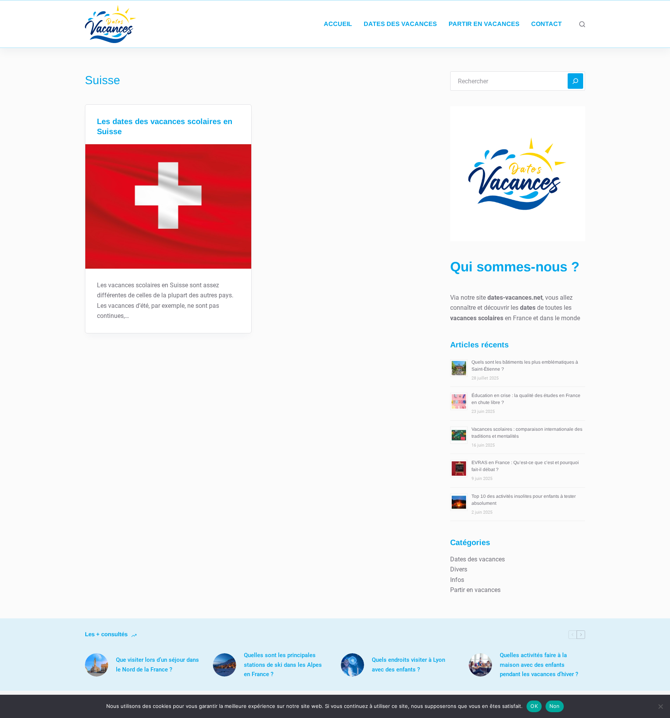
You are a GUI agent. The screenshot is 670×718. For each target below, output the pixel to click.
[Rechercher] (582, 24)
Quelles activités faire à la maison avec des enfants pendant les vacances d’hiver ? (539, 665)
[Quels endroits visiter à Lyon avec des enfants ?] (352, 665)
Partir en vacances (484, 24)
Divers (458, 569)
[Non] (660, 706)
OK (534, 706)
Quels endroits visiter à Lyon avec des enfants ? (408, 664)
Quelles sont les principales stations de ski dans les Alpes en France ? (283, 665)
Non (554, 706)
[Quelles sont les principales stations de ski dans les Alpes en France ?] (224, 665)
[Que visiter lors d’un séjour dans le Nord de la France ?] (96, 665)
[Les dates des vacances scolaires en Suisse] (168, 206)
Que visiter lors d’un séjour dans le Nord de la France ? (157, 664)
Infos (457, 579)
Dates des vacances (400, 24)
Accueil (338, 24)
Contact (546, 24)
